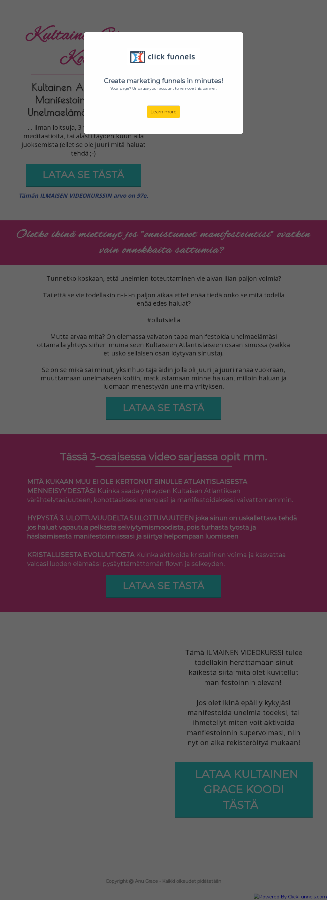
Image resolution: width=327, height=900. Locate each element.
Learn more (163, 112)
